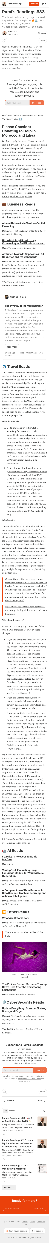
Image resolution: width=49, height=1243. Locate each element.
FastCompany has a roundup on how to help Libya (24, 194)
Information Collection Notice (29, 1079)
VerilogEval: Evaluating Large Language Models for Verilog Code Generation (23, 873)
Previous (10, 1101)
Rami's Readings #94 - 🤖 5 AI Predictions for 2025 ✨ (17, 1120)
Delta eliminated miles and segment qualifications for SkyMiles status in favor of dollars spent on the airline (27, 471)
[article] (24, 1126)
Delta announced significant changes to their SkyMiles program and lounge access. (23, 387)
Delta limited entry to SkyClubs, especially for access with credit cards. (22, 431)
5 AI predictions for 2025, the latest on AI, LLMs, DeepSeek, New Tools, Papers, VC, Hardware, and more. (18, 1126)
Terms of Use (37, 1076)
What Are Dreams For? (15, 918)
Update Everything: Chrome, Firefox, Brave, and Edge (24, 1010)
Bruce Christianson (27, 974)
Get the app (37, 1231)
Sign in (43, 3)
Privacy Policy (24, 1081)
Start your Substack (18, 1231)
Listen (43, 33)
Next (40, 1101)
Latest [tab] (12, 1111)
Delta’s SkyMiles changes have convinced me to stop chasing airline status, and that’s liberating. (26, 610)
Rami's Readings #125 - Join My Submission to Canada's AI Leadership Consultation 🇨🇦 (17, 1143)
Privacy (25, 1221)
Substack (12, 1237)
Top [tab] (5, 1111)
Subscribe (34, 3)
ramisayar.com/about (11, 68)
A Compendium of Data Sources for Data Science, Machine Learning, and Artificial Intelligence (24, 893)
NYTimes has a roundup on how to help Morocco (24, 191)
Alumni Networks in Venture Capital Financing (23, 225)
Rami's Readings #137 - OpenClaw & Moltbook (15, 1167)
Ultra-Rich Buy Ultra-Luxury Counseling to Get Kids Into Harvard (23, 242)
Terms (32, 1221)
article (26, 176)
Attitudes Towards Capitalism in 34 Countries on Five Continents (23, 255)
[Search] (44, 1110)
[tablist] (9, 1110)
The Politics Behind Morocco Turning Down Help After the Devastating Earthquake (24, 987)
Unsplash (24, 977)
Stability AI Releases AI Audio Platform (19, 858)
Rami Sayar (12, 32)
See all (7, 1187)
